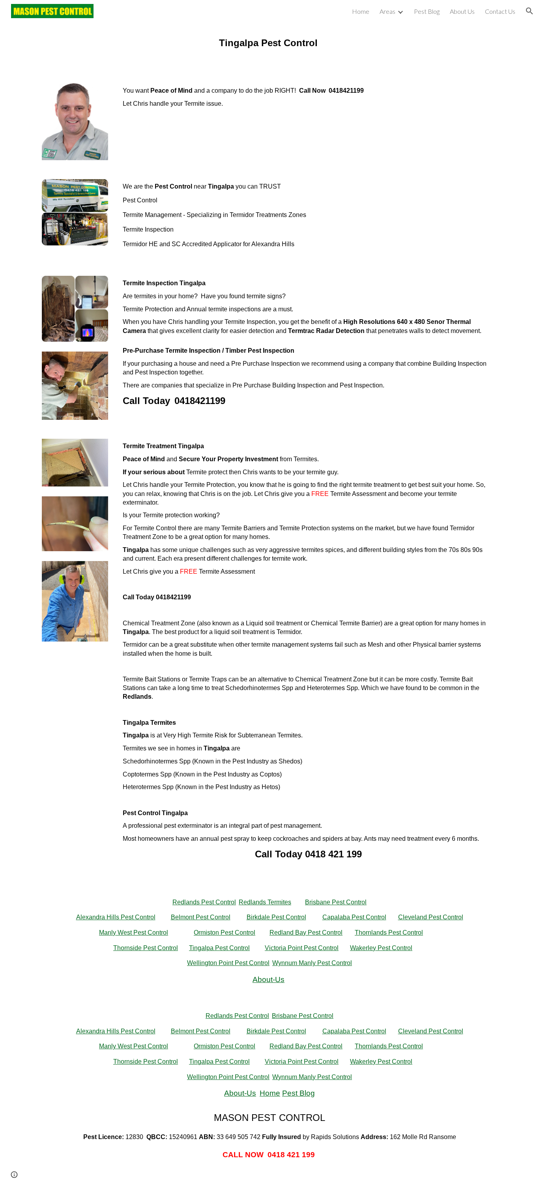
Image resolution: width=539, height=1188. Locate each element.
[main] (269, 48)
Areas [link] (387, 11)
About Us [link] (462, 11)
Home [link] (360, 11)
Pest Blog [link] (427, 11)
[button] (529, 11)
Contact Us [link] (500, 11)
